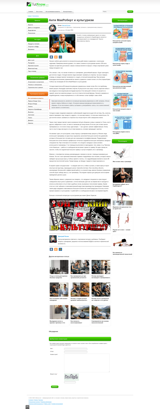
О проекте (31, 399)
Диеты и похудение (34, 27)
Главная (30, 11)
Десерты (30, 120)
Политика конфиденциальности (36, 403)
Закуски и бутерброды (35, 109)
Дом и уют (31, 60)
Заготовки (31, 115)
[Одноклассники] (56, 57)
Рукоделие (31, 63)
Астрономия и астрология (36, 82)
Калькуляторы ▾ (67, 11)
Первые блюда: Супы (34, 101)
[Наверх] (27, 407)
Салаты (30, 106)
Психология (31, 33)
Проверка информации (46, 401)
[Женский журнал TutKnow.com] (38, 4)
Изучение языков (33, 65)
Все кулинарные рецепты (53, 11)
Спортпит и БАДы (33, 46)
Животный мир (32, 68)
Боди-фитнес (36, 15)
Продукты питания (33, 44)
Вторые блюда (32, 103)
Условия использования (57, 403)
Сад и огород (32, 71)
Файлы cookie (47, 403)
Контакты (41, 399)
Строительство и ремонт (35, 87)
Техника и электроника (35, 84)
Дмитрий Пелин (66, 25)
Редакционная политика (34, 401)
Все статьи (39, 11)
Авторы (36, 399)
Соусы (30, 117)
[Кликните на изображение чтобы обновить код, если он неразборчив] (71, 380)
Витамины (31, 49)
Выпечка (30, 112)
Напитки (30, 123)
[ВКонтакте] (51, 57)
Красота (30, 25)
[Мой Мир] (60, 57)
